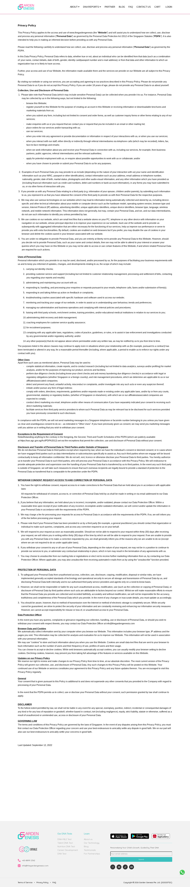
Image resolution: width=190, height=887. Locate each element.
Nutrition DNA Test (66, 846)
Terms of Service (25, 882)
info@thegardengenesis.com (35, 865)
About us (88, 839)
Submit (141, 859)
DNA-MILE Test (64, 839)
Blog (122, 7)
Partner (110, 7)
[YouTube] (131, 867)
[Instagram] (112, 867)
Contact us (143, 7)
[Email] (119, 867)
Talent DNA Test (65, 843)
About (74, 7)
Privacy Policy (42, 882)
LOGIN (169, 7)
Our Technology (91, 843)
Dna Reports (91, 7)
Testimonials (90, 850)
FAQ (130, 7)
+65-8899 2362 (28, 860)
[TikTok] (125, 867)
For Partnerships (92, 853)
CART (157, 7)
